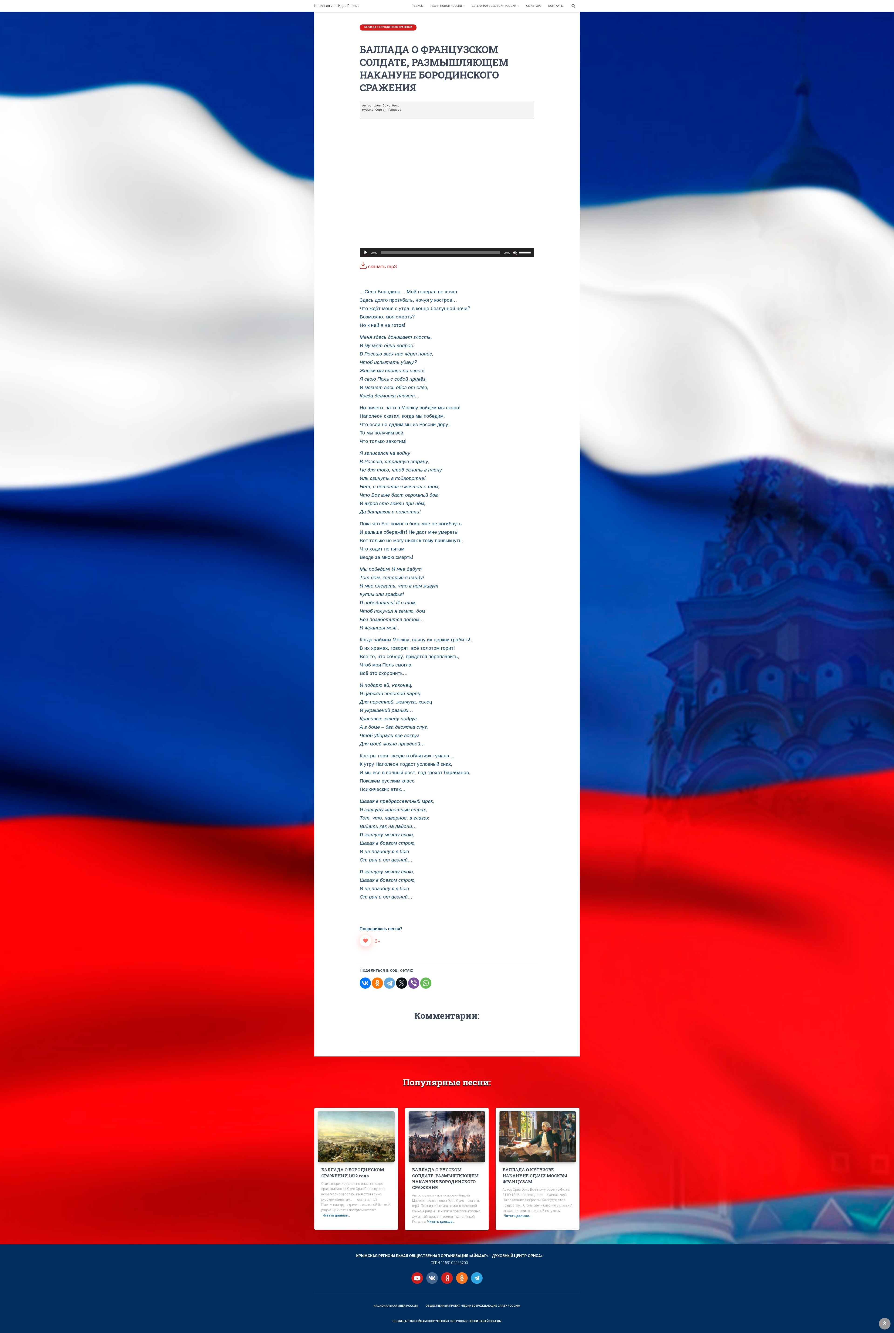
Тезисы (417, 5)
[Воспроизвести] (365, 252)
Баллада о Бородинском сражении (388, 27)
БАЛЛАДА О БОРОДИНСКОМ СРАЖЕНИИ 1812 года (352, 1172)
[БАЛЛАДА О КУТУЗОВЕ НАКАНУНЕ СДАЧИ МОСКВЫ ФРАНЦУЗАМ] (537, 1136)
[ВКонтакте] (365, 983)
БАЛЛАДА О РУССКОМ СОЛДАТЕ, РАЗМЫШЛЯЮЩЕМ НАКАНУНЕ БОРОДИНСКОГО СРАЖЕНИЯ (445, 1178)
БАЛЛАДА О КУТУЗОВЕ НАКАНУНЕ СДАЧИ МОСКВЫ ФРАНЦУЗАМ (535, 1175)
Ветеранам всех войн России (494, 5)
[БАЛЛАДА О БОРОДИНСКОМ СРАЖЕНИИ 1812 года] (356, 1136)
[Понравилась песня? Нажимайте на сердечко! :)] (365, 941)
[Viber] (413, 983)
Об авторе (533, 5)
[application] (447, 252)
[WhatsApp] (425, 983)
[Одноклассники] (377, 983)
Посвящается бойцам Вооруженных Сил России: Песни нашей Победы (447, 1321)
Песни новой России (446, 5)
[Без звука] (515, 252)
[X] (401, 983)
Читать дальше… (336, 1215)
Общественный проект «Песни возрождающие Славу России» (473, 1305)
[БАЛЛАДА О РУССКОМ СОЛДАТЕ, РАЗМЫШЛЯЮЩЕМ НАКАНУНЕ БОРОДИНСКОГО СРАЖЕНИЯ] (447, 1136)
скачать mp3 (382, 266)
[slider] (525, 252)
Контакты (555, 5)
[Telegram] (389, 983)
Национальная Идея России (396, 1305)
